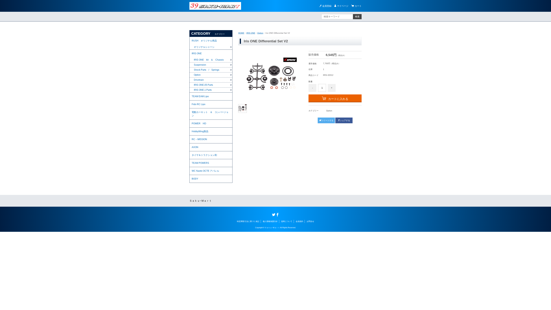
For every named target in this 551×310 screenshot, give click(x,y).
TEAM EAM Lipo (200, 96)
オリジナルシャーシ (204, 47)
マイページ (342, 6)
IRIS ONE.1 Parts (203, 90)
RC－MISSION (199, 139)
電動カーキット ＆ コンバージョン (210, 114)
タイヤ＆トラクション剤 (204, 155)
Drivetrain (199, 80)
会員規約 (299, 221)
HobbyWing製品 (200, 131)
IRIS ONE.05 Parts (203, 85)
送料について (286, 221)
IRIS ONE (250, 33)
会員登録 (326, 6)
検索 (357, 16)
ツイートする (327, 120)
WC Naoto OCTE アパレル (205, 171)
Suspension (200, 65)
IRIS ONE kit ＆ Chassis (209, 60)
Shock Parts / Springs (206, 70)
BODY (195, 179)
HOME (241, 33)
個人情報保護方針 (270, 221)
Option (260, 33)
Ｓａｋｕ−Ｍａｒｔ (200, 200)
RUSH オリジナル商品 (204, 40)
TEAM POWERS (200, 163)
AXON (195, 147)
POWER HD (199, 123)
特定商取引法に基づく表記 (248, 221)
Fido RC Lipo (198, 104)
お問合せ (310, 221)
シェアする (345, 120)
